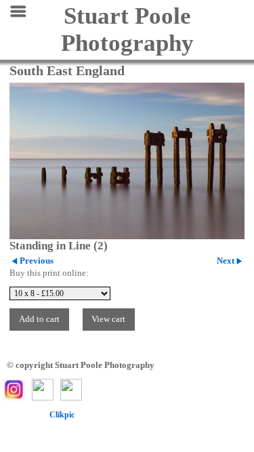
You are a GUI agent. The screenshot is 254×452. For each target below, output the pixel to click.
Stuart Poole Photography (127, 29)
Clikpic (62, 415)
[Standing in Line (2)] (127, 161)
